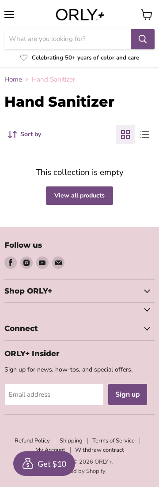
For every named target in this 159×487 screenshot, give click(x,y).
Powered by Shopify (79, 471)
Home (13, 79)
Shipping (71, 441)
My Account (50, 450)
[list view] (145, 134)
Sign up (127, 394)
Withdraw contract (99, 450)
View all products (79, 195)
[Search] (143, 39)
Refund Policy (32, 441)
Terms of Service (113, 441)
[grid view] (125, 134)
